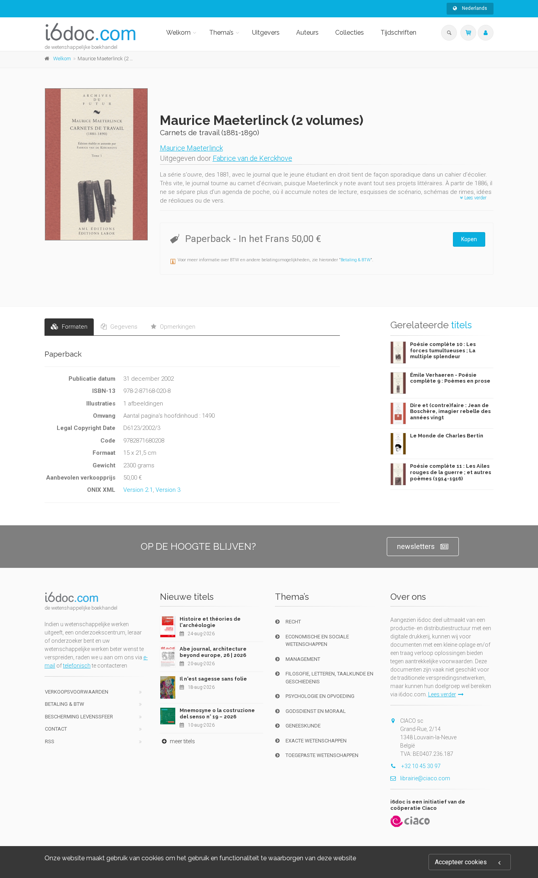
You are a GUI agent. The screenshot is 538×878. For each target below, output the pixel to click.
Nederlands (474, 8)
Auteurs (307, 32)
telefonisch (77, 665)
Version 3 (168, 489)
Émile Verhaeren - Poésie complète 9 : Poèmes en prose (450, 378)
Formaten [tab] (73, 326)
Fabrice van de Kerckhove (252, 158)
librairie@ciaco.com (425, 778)
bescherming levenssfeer (79, 717)
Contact (56, 729)
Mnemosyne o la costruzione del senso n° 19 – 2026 (217, 713)
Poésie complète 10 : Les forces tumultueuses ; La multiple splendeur (443, 350)
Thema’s (221, 32)
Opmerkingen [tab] (176, 326)
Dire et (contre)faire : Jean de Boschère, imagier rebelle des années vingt (450, 411)
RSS (49, 741)
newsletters (416, 546)
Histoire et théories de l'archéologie (210, 622)
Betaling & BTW (356, 259)
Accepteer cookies (461, 862)
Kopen (469, 239)
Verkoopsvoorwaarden (76, 692)
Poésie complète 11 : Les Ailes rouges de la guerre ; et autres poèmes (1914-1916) (450, 472)
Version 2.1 (138, 489)
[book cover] (96, 164)
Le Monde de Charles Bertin (446, 436)
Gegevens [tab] (123, 326)
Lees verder (474, 198)
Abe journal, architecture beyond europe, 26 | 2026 (213, 652)
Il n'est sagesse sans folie (213, 679)
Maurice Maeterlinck (191, 148)
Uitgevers (266, 32)
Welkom (178, 32)
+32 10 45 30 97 (420, 766)
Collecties (349, 32)
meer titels (182, 741)
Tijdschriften (398, 32)
